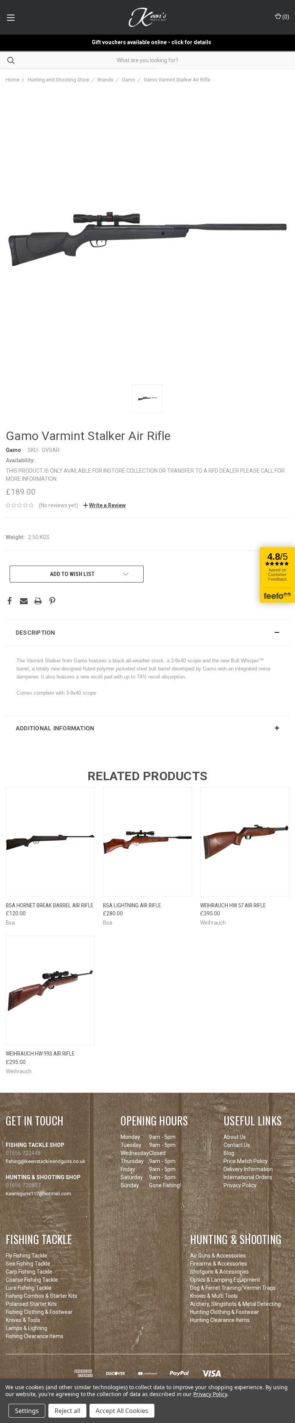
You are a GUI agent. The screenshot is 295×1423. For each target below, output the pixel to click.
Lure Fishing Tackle (28, 1288)
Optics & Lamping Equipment (225, 1280)
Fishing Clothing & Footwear (39, 1312)
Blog (229, 1153)
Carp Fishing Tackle (29, 1272)
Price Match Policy (246, 1161)
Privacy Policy (240, 1185)
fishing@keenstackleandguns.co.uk (45, 1161)
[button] (147, 633)
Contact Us (237, 1145)
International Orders (248, 1177)
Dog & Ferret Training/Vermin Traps (233, 1288)
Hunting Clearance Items (220, 1320)
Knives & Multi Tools (214, 1296)
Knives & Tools (23, 1320)
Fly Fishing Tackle (26, 1256)
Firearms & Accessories (218, 1264)
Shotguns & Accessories (219, 1272)
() (285, 17)
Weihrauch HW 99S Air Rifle (40, 1053)
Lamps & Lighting (26, 1328)
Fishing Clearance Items (34, 1336)
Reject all (67, 1410)
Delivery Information (248, 1169)
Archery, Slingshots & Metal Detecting (235, 1304)
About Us (235, 1137)
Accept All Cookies (122, 1410)
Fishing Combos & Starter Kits (41, 1296)
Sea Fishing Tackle (28, 1264)
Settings (27, 1410)
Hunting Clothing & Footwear (224, 1312)
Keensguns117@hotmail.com (38, 1193)
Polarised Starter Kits (31, 1304)
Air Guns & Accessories (218, 1256)
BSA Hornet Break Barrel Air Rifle (49, 905)
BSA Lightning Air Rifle (132, 905)
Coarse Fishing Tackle (32, 1280)
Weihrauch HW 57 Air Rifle (233, 905)
